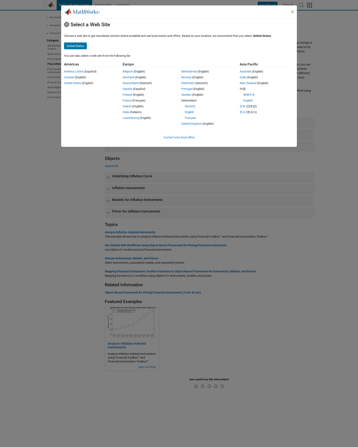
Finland (127, 94)
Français (190, 118)
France (127, 100)
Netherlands (189, 71)
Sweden (186, 94)
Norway (186, 77)
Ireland (127, 106)
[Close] (292, 12)
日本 (243, 106)
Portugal (186, 89)
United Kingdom (191, 123)
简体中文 (249, 94)
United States (72, 83)
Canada (69, 77)
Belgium (128, 71)
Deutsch (190, 106)
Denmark (128, 77)
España (127, 89)
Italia (126, 112)
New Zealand (248, 83)
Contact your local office (179, 137)
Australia (245, 71)
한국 (243, 112)
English (189, 112)
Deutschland (131, 83)
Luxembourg (131, 118)
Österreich (188, 83)
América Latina (73, 71)
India (243, 77)
